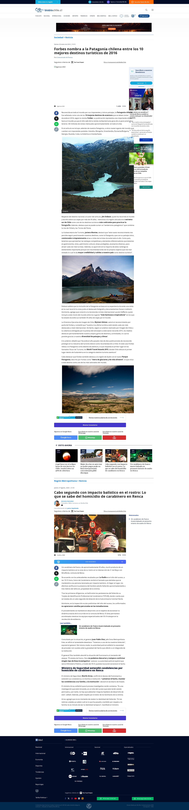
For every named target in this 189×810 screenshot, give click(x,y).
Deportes (75, 16)
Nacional (47, 16)
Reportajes (39, 784)
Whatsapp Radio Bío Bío (144, 798)
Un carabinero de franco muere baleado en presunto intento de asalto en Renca (99, 627)
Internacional (56, 16)
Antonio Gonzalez (67, 501)
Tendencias (83, 16)
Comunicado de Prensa (65, 57)
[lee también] (69, 630)
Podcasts (38, 16)
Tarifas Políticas (41, 797)
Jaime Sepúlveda (72, 508)
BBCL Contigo (112, 16)
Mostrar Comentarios (90, 425)
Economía (67, 16)
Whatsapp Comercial (109, 798)
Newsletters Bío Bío (98, 2)
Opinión (92, 16)
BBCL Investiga (101, 16)
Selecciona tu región (45, 2)
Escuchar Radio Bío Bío (141, 2)
